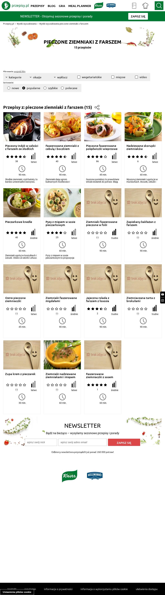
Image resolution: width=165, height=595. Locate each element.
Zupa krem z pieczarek (20, 374)
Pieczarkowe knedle (18, 222)
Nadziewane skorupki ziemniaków (140, 147)
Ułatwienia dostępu (147, 589)
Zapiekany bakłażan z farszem (141, 223)
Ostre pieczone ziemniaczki (15, 299)
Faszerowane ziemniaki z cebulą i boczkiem (62, 147)
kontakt (12, 589)
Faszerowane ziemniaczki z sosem (99, 375)
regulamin (30, 589)
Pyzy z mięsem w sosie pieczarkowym (60, 223)
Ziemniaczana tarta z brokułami (140, 299)
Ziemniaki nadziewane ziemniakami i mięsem (61, 375)
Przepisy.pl (8, 23)
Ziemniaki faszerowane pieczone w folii (101, 223)
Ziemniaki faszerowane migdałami (61, 299)
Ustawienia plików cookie (17, 592)
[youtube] (162, 295)
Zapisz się (124, 442)
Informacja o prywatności (58, 589)
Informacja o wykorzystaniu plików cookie (104, 589)
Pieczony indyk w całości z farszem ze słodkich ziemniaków (21, 147)
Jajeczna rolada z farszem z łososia (97, 299)
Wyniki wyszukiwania (27, 23)
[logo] (15, 5)
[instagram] (162, 300)
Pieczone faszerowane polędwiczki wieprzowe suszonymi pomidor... (101, 147)
